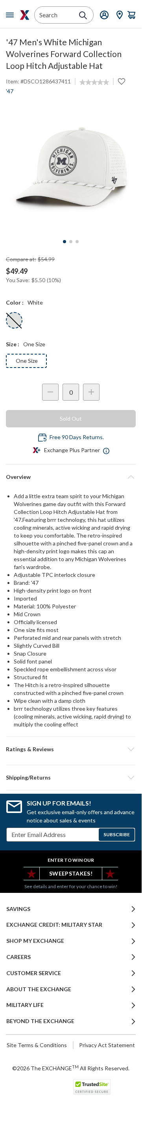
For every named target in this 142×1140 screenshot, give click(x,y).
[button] (71, 749)
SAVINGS (18, 909)
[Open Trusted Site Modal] (92, 1087)
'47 (9, 91)
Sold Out (71, 418)
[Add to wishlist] (121, 81)
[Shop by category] (11, 15)
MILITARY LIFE (25, 1005)
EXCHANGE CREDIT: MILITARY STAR (54, 925)
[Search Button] (83, 15)
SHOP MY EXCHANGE (35, 941)
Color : (15, 302)
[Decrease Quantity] (50, 392)
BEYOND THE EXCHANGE (40, 1021)
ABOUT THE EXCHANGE (38, 989)
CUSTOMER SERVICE (33, 973)
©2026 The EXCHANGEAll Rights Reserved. (70, 1068)
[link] (94, 82)
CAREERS (18, 957)
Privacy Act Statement (107, 1045)
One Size (27, 360)
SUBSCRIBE (116, 834)
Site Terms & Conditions (37, 1045)
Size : (12, 344)
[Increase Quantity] (91, 392)
